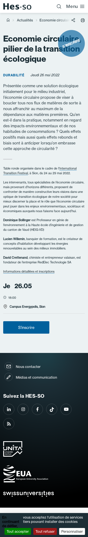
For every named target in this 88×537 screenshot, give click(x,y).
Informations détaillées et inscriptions (28, 271)
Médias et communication (36, 377)
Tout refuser (45, 531)
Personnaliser (72, 531)
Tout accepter (18, 531)
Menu (72, 6)
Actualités (25, 20)
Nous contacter (28, 366)
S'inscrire (26, 327)
